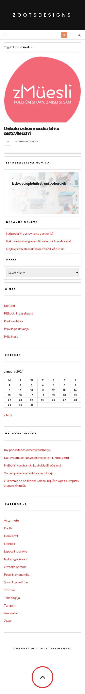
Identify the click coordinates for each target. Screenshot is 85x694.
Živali (7, 621)
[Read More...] (7, 141)
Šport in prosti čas (16, 582)
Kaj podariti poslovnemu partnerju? (30, 233)
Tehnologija (12, 597)
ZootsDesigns (42, 15)
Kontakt (9, 305)
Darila (8, 528)
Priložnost (11, 336)
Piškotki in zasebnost (18, 313)
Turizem (9, 605)
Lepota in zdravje (27, 141)
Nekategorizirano (16, 559)
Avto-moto (11, 520)
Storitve (17, 178)
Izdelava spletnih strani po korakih (39, 183)
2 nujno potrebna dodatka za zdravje (28, 473)
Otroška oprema (15, 567)
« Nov (8, 415)
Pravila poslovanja (16, 329)
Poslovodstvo (13, 321)
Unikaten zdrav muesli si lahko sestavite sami (31, 131)
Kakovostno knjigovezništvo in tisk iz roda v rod (38, 241)
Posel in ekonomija (16, 574)
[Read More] (14, 189)
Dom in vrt (11, 536)
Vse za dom (11, 613)
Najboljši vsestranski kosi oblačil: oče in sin (35, 249)
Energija (9, 543)
